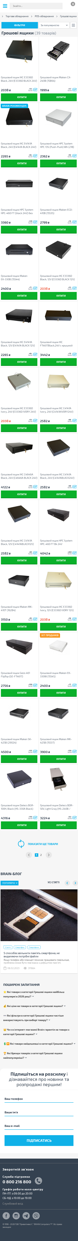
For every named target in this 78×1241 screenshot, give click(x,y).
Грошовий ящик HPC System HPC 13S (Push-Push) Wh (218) (57, 145)
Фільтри (19, 25)
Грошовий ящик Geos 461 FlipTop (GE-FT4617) (15, 674)
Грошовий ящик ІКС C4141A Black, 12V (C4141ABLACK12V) (17, 542)
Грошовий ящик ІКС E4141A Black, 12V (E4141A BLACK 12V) (18, 343)
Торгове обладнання (17, 16)
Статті (8, 947)
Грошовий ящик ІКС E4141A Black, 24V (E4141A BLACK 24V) (18, 145)
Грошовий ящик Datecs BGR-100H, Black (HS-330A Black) (17, 807)
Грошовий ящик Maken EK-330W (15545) (55, 674)
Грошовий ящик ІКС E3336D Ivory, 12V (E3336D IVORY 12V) (57, 608)
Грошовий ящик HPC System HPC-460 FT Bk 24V (56, 542)
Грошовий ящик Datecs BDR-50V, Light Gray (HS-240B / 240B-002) (56, 807)
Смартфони (34, 947)
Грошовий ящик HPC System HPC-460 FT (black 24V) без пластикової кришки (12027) (17, 211)
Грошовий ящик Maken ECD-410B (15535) (56, 211)
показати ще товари (43, 844)
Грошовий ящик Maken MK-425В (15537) (56, 741)
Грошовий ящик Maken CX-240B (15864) (55, 79)
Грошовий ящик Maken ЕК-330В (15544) (14, 277)
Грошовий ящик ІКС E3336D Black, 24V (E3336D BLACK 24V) (19, 79)
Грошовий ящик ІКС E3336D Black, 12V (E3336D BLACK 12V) (57, 277)
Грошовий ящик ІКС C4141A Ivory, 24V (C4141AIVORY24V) (56, 410)
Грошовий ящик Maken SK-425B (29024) (16, 741)
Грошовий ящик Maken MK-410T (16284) (17, 608)
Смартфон (19, 947)
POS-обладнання (44, 16)
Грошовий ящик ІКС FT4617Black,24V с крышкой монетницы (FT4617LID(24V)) (57, 343)
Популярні (8, 883)
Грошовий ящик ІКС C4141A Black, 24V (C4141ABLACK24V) (57, 476)
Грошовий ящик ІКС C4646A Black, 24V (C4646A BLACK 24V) (19, 476)
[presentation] (67, 883)
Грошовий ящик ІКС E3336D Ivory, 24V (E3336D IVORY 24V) (18, 410)
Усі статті (53, 882)
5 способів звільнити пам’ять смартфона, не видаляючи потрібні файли (32, 954)
